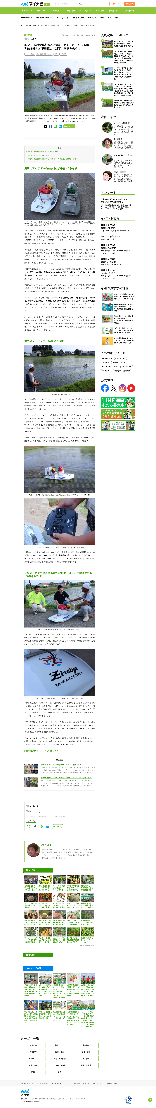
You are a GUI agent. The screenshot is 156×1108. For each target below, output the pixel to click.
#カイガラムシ (120, 358)
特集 (117, 18)
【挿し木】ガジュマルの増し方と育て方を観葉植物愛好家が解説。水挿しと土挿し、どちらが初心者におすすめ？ (73, 923)
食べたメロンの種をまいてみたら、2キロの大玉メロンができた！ (73, 905)
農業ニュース (59, 1045)
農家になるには (62, 18)
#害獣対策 (105, 362)
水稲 (56, 54)
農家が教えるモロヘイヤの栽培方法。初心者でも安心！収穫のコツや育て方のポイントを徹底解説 (45, 888)
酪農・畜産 (86, 1052)
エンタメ (86, 1059)
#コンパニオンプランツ (110, 367)
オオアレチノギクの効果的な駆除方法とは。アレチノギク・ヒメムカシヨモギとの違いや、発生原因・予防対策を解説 (73, 940)
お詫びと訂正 (43, 1083)
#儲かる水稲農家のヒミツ (44, 816)
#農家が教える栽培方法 (122, 371)
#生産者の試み (107, 358)
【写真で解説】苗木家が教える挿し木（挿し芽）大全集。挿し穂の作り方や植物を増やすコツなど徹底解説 (59, 923)
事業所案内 (42, 1099)
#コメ (123, 362)
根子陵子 (46, 845)
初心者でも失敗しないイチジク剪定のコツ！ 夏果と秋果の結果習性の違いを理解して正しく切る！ (45, 940)
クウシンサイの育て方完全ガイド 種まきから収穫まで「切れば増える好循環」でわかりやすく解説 (59, 905)
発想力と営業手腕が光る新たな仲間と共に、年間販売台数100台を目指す (52, 159)
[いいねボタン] (26, 39)
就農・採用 (33, 1065)
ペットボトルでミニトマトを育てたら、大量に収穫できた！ (45, 905)
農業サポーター (26, 18)
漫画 (109, 18)
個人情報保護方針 (81, 1099)
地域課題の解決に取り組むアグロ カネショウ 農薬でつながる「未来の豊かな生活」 (30, 888)
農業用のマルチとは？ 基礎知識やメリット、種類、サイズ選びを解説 (87, 905)
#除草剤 (115, 362)
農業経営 (33, 1052)
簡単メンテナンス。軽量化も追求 (39, 155)
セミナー (59, 1072)
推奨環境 (86, 1083)
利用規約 (77, 1083)
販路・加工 (59, 1052)
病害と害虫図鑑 (78, 18)
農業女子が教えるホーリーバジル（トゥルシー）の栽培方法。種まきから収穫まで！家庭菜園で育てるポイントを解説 (87, 940)
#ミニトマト (106, 371)
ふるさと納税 (59, 1065)
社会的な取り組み (52, 1099)
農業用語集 (92, 18)
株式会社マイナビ (26, 1099)
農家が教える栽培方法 (44, 18)
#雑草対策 (62, 816)
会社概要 (34, 1099)
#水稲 (55, 816)
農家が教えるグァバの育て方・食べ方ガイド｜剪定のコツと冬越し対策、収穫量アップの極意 (45, 923)
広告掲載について (111, 1083)
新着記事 (33, 1045)
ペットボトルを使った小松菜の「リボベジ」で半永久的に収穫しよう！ (59, 888)
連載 (102, 18)
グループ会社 (70, 1099)
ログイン (115, 4)
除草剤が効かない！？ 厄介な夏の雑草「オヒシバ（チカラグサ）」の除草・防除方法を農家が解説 (87, 923)
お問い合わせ (97, 1083)
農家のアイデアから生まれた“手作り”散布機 (43, 151)
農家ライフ (33, 1059)
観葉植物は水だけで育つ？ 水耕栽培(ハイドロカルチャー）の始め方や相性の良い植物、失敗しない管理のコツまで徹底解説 (30, 923)
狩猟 (33, 1072)
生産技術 (35, 25)
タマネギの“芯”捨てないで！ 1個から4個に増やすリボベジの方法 (73, 888)
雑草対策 (63, 54)
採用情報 (62, 1099)
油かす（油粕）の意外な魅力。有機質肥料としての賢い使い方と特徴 (30, 905)
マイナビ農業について (28, 1083)
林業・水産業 (86, 1065)
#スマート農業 (30, 816)
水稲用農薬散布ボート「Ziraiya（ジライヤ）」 (42, 751)
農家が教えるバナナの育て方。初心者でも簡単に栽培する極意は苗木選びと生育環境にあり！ (87, 888)
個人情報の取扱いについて (61, 1083)
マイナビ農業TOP (26, 25)
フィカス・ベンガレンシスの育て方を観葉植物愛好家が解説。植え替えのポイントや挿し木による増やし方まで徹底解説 (30, 940)
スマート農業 (30, 54)
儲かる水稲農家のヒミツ (44, 54)
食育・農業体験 (60, 1059)
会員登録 (130, 4)
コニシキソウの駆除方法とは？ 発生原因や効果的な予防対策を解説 (59, 940)
